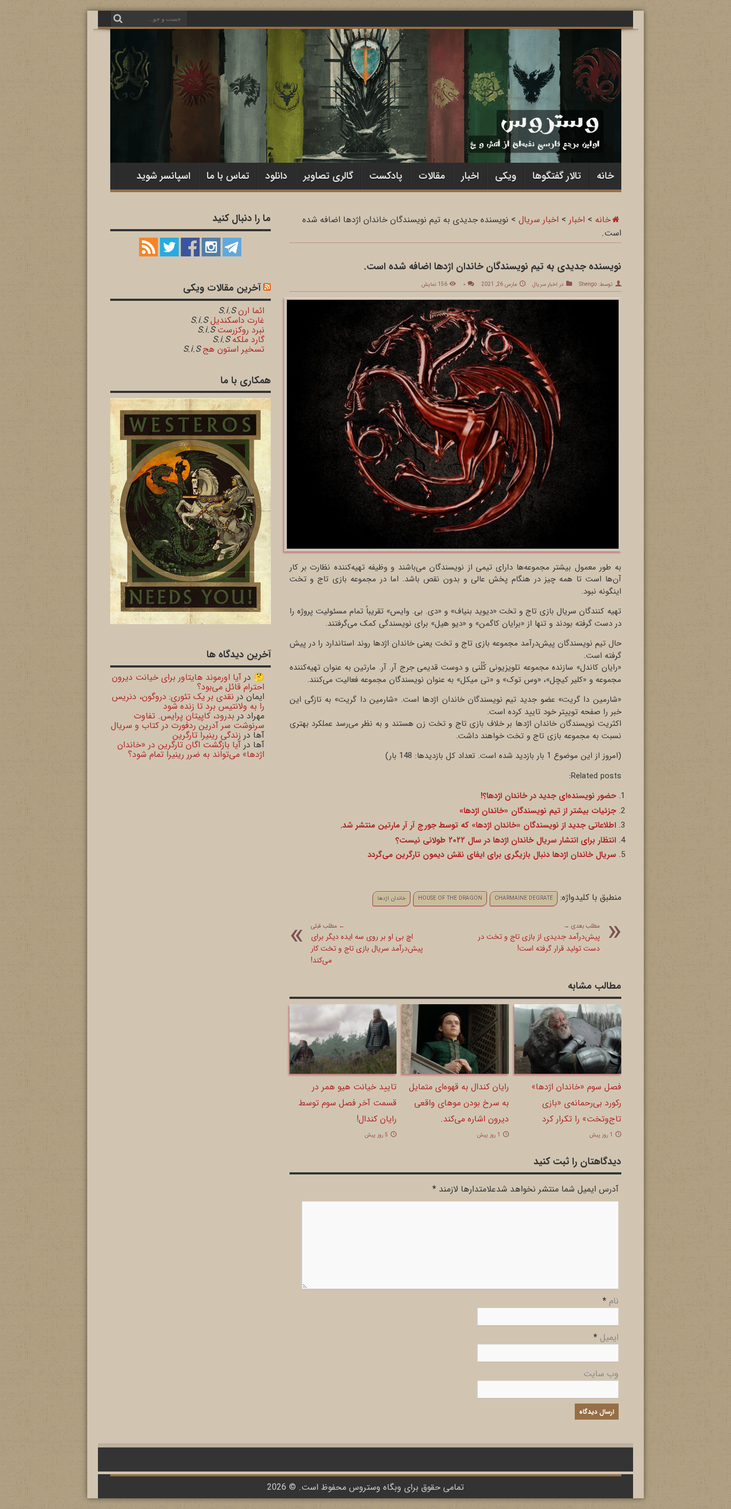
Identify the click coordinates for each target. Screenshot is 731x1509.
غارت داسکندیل (237, 320)
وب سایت (601, 1374)
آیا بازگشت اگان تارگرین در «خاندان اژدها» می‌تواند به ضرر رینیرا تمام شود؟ (190, 749)
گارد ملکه (248, 339)
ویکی (505, 176)
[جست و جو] (118, 19)
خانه (605, 176)
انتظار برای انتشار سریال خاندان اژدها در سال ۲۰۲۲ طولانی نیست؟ (505, 840)
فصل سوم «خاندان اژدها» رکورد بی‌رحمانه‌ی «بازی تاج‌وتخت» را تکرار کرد (576, 1103)
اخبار (470, 176)
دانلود (276, 176)
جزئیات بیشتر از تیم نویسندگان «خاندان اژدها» (537, 811)
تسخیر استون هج (233, 349)
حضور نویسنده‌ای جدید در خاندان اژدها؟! (548, 796)
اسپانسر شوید (163, 176)
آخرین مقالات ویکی (222, 287)
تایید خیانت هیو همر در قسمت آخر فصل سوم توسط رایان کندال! (348, 1103)
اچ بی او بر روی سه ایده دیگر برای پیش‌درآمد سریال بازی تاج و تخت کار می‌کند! (367, 943)
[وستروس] (365, 140)
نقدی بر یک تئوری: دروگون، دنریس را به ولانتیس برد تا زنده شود (188, 701)
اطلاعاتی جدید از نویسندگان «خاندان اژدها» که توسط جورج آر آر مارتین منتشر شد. (478, 825)
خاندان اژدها (391, 898)
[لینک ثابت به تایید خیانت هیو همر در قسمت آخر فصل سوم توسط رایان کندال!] (343, 1071)
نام (614, 1301)
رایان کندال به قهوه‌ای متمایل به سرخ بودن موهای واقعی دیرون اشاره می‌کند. (459, 1103)
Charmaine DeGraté (523, 898)
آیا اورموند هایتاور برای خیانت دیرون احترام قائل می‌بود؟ (188, 682)
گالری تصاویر (328, 176)
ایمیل (609, 1337)
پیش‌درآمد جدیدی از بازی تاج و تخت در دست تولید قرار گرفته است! (539, 937)
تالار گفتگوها (556, 176)
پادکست (385, 176)
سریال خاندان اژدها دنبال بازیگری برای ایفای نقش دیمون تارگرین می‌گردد (492, 854)
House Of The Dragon (450, 898)
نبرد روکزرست (240, 330)
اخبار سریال (539, 219)
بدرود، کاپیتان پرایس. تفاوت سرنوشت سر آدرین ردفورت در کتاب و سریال (187, 720)
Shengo (588, 284)
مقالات (431, 176)
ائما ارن (251, 310)
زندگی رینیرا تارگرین (206, 735)
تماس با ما (228, 176)
